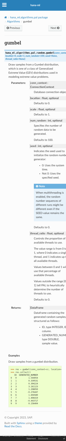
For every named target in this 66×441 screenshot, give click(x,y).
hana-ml (35, 5)
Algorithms (13, 21)
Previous (14, 28)
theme (38, 423)
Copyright (7, 435)
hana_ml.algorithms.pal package (29, 17)
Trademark (56, 435)
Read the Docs (12, 426)
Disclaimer (19, 435)
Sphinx (21, 423)
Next (54, 28)
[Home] (5, 17)
